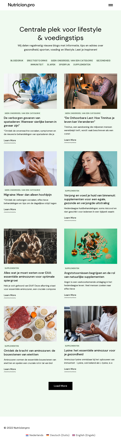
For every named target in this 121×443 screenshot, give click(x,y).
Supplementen (72, 191)
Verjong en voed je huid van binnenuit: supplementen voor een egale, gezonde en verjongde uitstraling (90, 199)
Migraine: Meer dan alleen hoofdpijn (28, 195)
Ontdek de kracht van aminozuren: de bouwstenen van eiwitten (29, 352)
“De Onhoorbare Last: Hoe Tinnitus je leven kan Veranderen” (89, 120)
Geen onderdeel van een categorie (22, 113)
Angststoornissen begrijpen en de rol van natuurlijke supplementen (89, 275)
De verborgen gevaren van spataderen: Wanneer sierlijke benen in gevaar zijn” (30, 121)
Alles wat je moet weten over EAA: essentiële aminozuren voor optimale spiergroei (29, 276)
